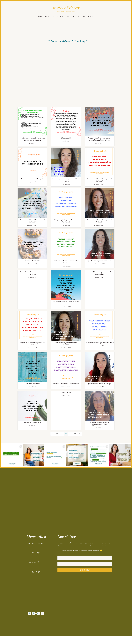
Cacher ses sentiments (32, 383)
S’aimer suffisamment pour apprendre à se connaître (99, 273)
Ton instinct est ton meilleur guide (32, 179)
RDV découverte (36, 543)
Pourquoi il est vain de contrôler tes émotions (66, 262)
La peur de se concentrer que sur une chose (32, 344)
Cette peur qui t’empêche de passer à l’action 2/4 (66, 221)
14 (61, 434)
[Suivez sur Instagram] (34, 613)
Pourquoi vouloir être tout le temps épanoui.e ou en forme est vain (99, 139)
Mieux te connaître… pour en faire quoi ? (99, 343)
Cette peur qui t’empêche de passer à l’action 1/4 (99, 221)
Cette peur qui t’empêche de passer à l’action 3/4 (32, 221)
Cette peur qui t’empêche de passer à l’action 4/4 (99, 180)
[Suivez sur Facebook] (29, 613)
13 (57, 434)
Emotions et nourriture (32, 261)
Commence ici (44, 16)
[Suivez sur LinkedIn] (38, 613)
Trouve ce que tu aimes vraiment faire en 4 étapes (66, 180)
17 (75, 434)
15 (66, 434)
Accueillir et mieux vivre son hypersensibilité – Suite (99, 423)
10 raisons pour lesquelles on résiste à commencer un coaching (32, 139)
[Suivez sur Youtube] (42, 613)
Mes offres (58, 16)
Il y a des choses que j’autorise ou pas (99, 261)
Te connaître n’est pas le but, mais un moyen (66, 303)
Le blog (81, 16)
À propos (71, 16)
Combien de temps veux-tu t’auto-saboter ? (66, 344)
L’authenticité (66, 138)
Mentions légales (36, 562)
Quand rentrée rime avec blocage (99, 383)
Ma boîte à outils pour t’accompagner (66, 383)
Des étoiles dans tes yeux (32, 422)
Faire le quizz (36, 553)
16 (70, 434)
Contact (91, 16)
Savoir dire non (66, 392)
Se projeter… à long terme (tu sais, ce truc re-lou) (32, 273)
